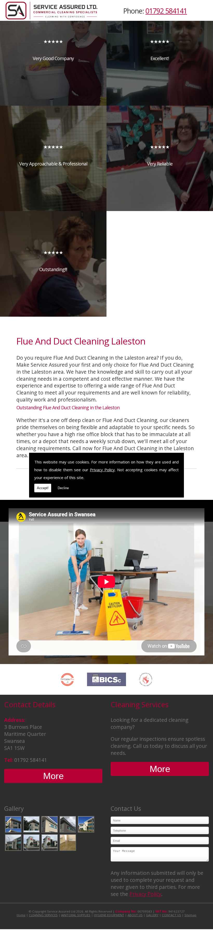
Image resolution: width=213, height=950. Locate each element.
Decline (63, 488)
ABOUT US (135, 915)
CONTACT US (171, 915)
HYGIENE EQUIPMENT (109, 915)
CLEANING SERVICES (43, 915)
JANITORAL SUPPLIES (75, 915)
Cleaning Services (140, 704)
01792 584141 (166, 11)
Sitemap (190, 915)
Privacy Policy (102, 469)
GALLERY (152, 915)
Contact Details (30, 704)
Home (21, 915)
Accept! (43, 488)
